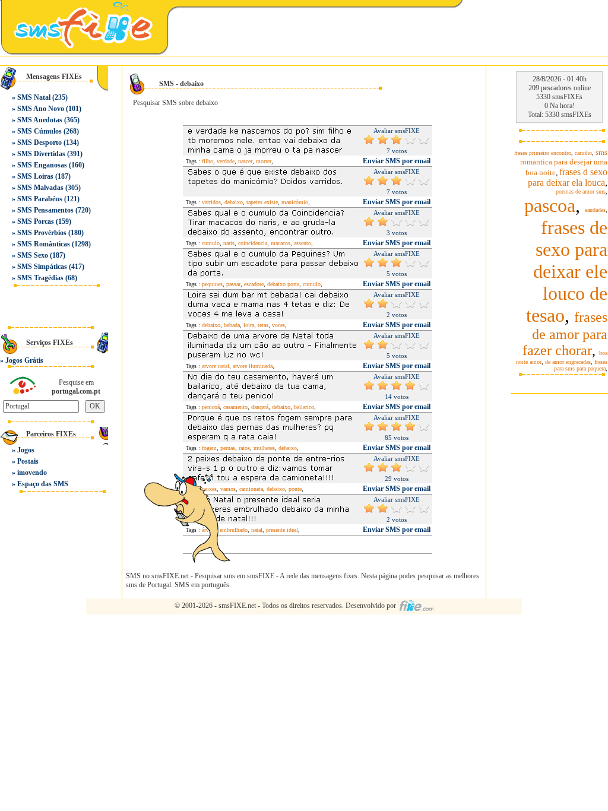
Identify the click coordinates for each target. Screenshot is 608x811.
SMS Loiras (35, 176)
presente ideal (282, 530)
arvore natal (215, 366)
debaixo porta (283, 284)
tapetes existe (262, 202)
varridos (211, 202)
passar (233, 284)
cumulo (211, 243)
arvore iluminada (253, 366)
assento (302, 243)
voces (278, 325)
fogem (209, 448)
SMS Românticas (43, 244)
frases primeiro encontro (542, 153)
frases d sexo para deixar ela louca (567, 177)
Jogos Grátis (24, 360)
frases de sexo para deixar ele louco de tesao (566, 271)
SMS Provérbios (41, 233)
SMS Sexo (32, 255)
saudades (595, 210)
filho (207, 161)
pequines (212, 284)
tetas (263, 325)
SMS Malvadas (40, 187)
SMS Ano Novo (40, 108)
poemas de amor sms (581, 191)
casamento (235, 407)
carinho (583, 153)
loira (248, 325)
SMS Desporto (39, 142)
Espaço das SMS (42, 484)
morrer (263, 161)
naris (229, 243)
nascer (245, 161)
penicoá (211, 407)
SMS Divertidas (41, 154)
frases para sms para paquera (580, 365)
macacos (280, 243)
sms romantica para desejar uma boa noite (563, 162)
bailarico (304, 407)
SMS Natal (33, 97)
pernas (227, 448)
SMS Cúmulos (39, 131)
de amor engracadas (568, 362)
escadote (254, 284)
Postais (28, 461)
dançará (259, 407)
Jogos (25, 450)
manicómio (294, 202)
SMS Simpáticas (42, 266)
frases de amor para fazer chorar (564, 333)
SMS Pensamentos (45, 210)
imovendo (32, 472)
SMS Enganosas (42, 165)
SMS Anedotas (39, 120)
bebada (232, 325)
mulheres (264, 448)
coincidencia (252, 243)
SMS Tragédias (40, 278)
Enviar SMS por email (396, 161)
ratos (244, 448)
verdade (226, 161)
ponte (295, 489)
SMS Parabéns (39, 199)
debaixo (233, 202)
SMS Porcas (35, 221)
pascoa (549, 205)
